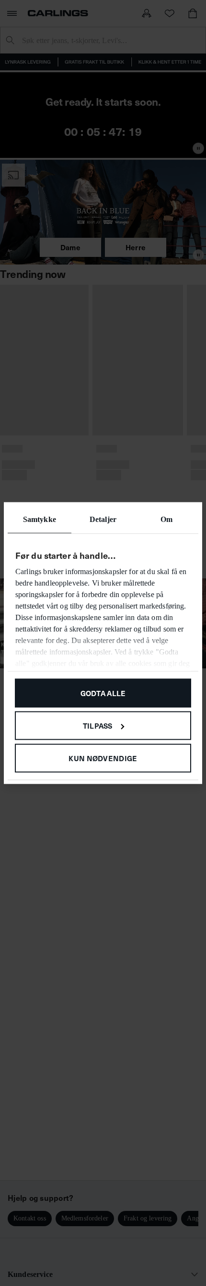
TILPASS (98, 725)
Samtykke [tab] (39, 519)
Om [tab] (166, 519)
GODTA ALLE (103, 693)
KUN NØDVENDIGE (103, 758)
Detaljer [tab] (103, 519)
